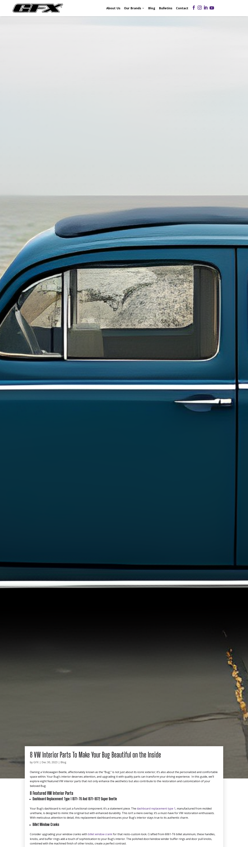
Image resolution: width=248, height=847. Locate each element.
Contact (182, 8)
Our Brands (132, 8)
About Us (113, 8)
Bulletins (165, 8)
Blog (151, 8)
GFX (36, 762)
